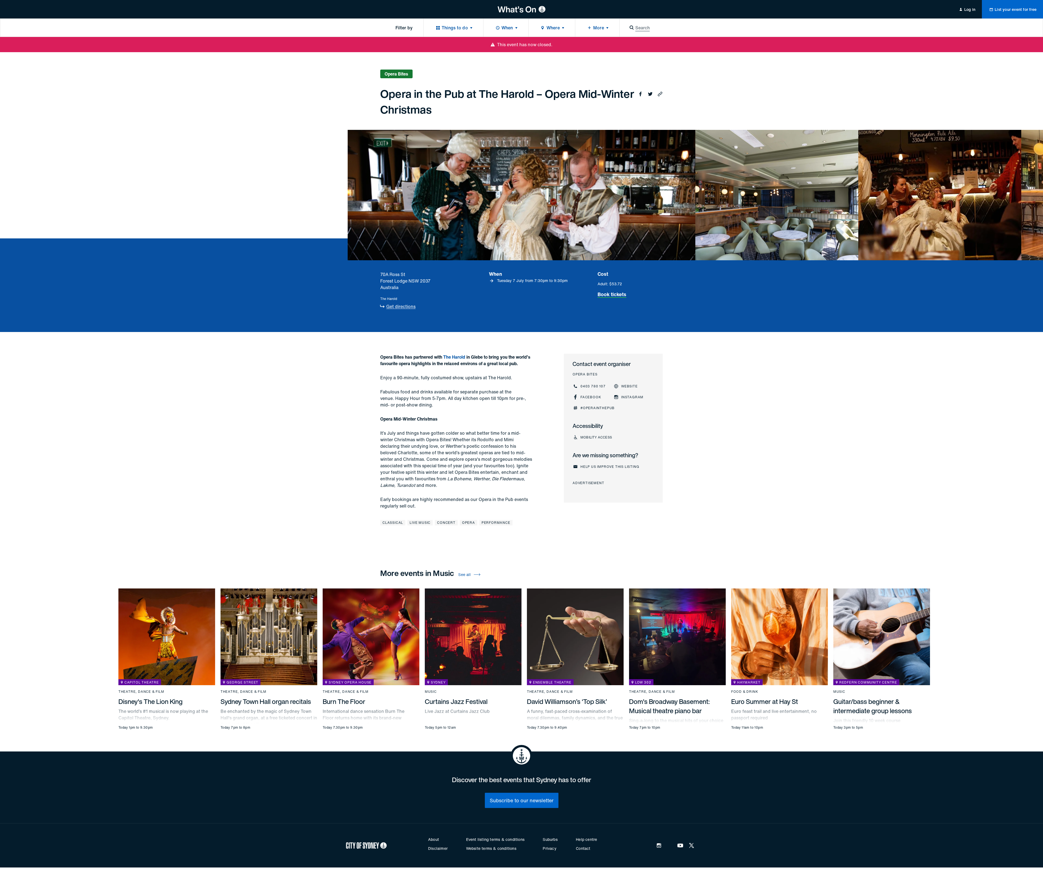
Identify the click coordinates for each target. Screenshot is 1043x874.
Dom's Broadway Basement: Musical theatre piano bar (669, 706)
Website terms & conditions (491, 848)
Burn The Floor (344, 701)
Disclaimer (438, 848)
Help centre (586, 839)
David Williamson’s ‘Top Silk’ (567, 701)
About (433, 839)
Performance (496, 522)
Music (431, 692)
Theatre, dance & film (141, 692)
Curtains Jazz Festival (456, 701)
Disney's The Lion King (150, 701)
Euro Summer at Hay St (764, 701)
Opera (468, 522)
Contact (583, 848)
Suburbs (550, 839)
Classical (392, 522)
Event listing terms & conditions (495, 839)
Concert (446, 522)
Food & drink (744, 692)
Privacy (549, 848)
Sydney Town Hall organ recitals (266, 701)
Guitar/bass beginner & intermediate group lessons (872, 706)
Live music (420, 522)
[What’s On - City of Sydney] (521, 9)
